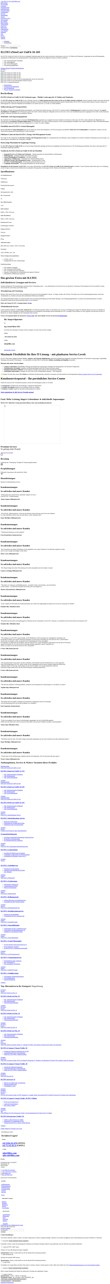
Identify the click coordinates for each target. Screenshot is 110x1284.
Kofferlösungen (5, 9)
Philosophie (4, 27)
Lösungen (3, 6)
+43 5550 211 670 (9, 1143)
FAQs (3, 1195)
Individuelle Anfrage (9, 350)
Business (4, 1203)
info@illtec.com (10, 1153)
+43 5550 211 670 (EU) (8, 1170)
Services (3, 13)
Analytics (5, 1268)
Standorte (3, 32)
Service (3, 17)
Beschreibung (8, 85)
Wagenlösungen (5, 7)
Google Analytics (7, 1274)
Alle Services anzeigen (7, 452)
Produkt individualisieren (17, 68)
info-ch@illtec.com (11, 1155)
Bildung (4, 1201)
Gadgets (3, 1190)
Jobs (2, 34)
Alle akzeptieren (16, 1281)
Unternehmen (4, 24)
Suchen (3, 1231)
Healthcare (5, 1205)
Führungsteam (4, 29)
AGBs (21, 1225)
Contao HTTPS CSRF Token (11, 1247)
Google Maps (6, 1262)
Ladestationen (4, 12)
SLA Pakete (4, 21)
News (2, 35)
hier (30, 303)
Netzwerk (5, 1219)
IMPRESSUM (15, 1225)
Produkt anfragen (5, 68)
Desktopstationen (6, 1186)
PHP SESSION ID (8, 1254)
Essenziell (5, 1241)
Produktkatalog (62, 315)
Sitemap (5, 1221)
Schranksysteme (5, 10)
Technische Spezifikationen (11, 86)
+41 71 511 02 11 (9, 1145)
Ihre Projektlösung (9, 88)
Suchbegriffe (4, 1230)
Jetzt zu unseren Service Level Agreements (90, 374)
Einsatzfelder (4, 15)
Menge (2, 46)
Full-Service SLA (5, 18)
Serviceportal (4, 20)
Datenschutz (10, 1282)
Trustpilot (5, 1223)
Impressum (4, 1282)
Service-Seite (30, 315)
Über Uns (3, 26)
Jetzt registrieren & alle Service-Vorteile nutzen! (17, 392)
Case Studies (4, 30)
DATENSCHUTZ (6, 1225)
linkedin (8, 1228)
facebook (3, 1228)
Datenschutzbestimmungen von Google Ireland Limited (84, 1265)
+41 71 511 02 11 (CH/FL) (9, 1171)
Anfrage (3, 38)
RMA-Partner (4, 23)
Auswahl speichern (6, 1281)
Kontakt (3, 37)
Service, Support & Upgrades (12, 89)
